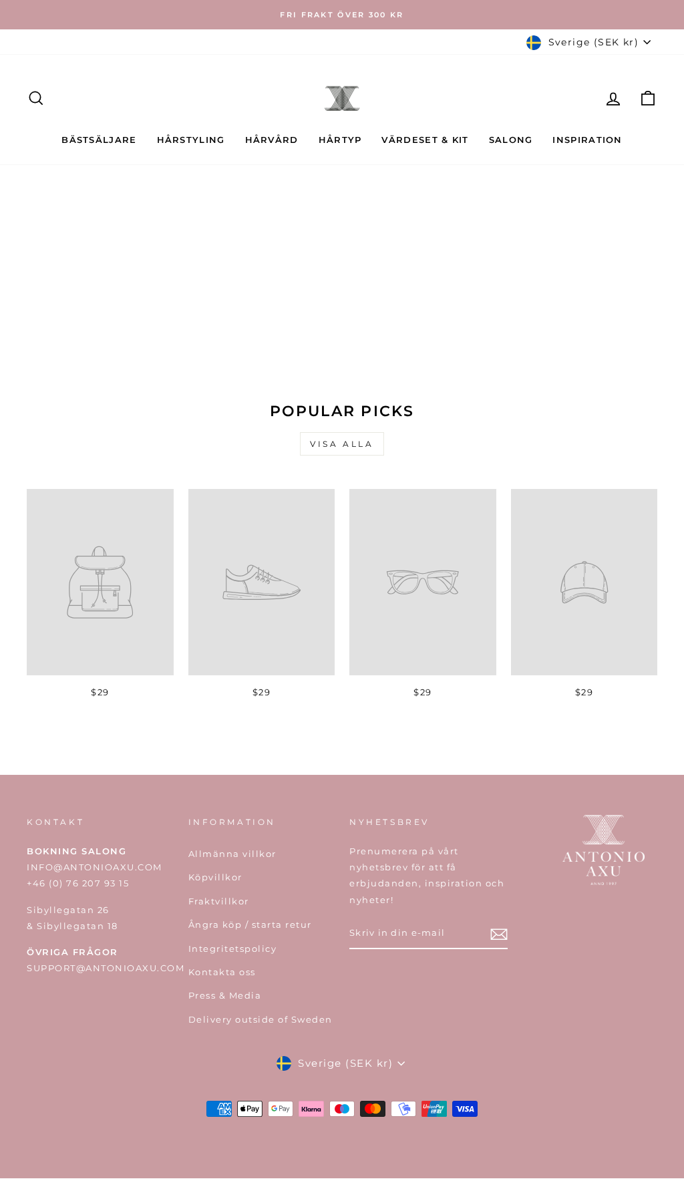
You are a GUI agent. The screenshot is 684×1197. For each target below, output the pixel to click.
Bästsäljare (98, 139)
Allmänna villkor (232, 854)
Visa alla (341, 444)
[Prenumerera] (499, 934)
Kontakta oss (222, 972)
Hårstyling (191, 139)
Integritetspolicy (232, 949)
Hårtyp (340, 139)
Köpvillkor (215, 877)
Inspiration (587, 139)
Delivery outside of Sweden (260, 1020)
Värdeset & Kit (424, 139)
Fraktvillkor (218, 901)
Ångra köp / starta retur (250, 925)
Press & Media (225, 996)
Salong (511, 139)
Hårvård (272, 139)
